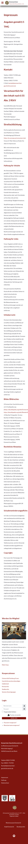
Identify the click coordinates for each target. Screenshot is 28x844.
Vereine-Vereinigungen (9, 692)
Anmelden (14, 718)
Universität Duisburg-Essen (10, 678)
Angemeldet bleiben (10, 712)
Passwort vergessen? (10, 722)
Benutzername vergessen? (12, 725)
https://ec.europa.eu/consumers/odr (15, 138)
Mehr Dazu (5, 665)
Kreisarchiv (5, 686)
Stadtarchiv (5, 689)
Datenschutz (5, 783)
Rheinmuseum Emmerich (13, 823)
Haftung (3, 780)
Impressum (4, 777)
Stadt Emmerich (9, 827)
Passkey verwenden (15, 715)
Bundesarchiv (21, 827)
